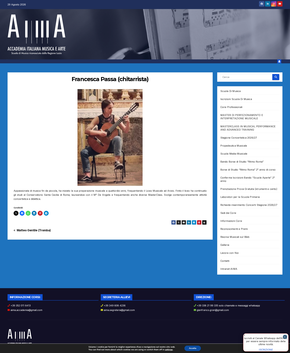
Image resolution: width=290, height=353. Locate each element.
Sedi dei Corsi (228, 212)
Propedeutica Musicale (233, 145)
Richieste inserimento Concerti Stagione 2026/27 (248, 204)
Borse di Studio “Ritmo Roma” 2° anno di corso (248, 169)
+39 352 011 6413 (21, 305)
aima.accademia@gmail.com (26, 310)
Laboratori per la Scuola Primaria (240, 196)
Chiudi (285, 337)
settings (169, 349)
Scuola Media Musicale (233, 153)
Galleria (224, 244)
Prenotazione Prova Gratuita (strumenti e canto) (248, 188)
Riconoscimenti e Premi (234, 228)
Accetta (192, 348)
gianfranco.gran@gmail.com (213, 310)
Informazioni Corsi (231, 220)
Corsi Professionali (231, 107)
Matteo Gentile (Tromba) (34, 230)
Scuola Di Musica (230, 91)
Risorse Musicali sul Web (235, 236)
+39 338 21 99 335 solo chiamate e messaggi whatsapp (228, 305)
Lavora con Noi (229, 252)
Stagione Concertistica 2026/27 (238, 137)
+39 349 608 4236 (115, 305)
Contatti (224, 260)
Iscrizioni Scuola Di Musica (236, 99)
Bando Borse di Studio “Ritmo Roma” (242, 161)
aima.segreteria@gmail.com (119, 310)
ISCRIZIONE (266, 349)
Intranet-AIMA (228, 268)
